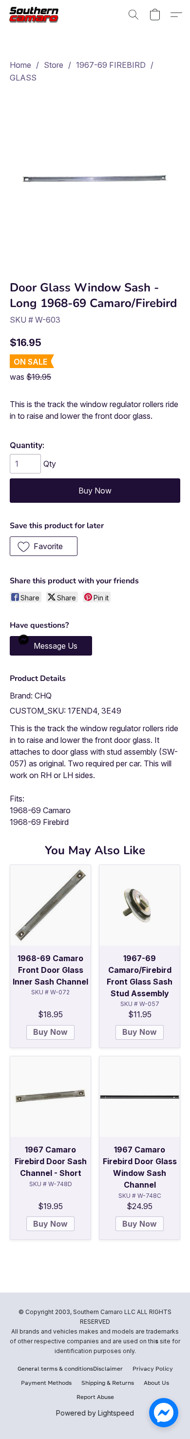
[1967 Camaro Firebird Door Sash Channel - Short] (50, 1096)
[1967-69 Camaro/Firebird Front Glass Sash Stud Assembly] (139, 905)
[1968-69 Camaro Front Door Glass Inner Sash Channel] (50, 905)
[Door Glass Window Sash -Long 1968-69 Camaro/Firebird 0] (95, 179)
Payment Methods (46, 1382)
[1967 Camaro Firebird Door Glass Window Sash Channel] (139, 1096)
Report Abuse (95, 1396)
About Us (156, 1382)
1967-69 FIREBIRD (111, 65)
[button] (37, 14)
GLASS (23, 77)
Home (20, 65)
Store (53, 65)
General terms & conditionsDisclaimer (70, 1368)
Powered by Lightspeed (95, 1413)
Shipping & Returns (107, 1382)
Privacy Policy (153, 1368)
